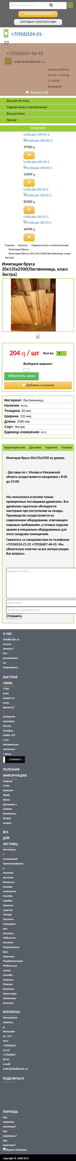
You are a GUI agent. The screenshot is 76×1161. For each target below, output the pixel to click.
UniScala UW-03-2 (36, 135)
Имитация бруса (19, 249)
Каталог (23, 245)
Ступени (8, 919)
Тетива (7, 914)
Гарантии (51, 447)
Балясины (9, 882)
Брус (5, 952)
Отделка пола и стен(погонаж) (50, 245)
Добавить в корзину (40, 385)
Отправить (14, 616)
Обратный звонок (38, 14)
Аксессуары (10, 993)
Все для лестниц (18, 100)
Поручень (8, 956)
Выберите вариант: (38, 364)
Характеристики (14, 447)
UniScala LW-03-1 (36, 217)
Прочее (12, 120)
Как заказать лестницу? (9, 1122)
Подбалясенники (13, 961)
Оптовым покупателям (38, 22)
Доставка (35, 447)
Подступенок (11, 947)
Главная (9, 245)
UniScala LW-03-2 (36, 190)
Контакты (9, 813)
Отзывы (66, 447)
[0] (26, 370)
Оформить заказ (21, 376)
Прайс (6, 795)
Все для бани (16, 113)
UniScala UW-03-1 (36, 162)
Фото (6, 799)
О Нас (6, 785)
